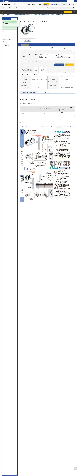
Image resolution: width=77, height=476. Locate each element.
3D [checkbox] (5, 35)
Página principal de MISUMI (7, 14)
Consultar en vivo (42, 71)
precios (72, 72)
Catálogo (28, 40)
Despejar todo (14, 18)
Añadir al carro (70, 64)
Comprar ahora (60, 64)
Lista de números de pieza (29, 92)
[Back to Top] (75, 468)
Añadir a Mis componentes (28, 61)
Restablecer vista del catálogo (25, 126)
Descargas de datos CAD (69, 48)
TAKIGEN (21, 18)
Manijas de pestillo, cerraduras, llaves (46, 14)
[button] (70, 1)
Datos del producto (58, 48)
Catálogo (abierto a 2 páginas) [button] (68, 126)
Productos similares (41, 61)
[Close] (75, 11)
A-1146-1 (6, 27)
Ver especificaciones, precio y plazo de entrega (10, 25)
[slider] (42, 126)
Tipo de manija (57, 14)
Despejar (34, 47)
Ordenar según (66, 108)
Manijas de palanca (65, 14)
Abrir (59, 126)
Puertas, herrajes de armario (32, 14)
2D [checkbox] (5, 33)
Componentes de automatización (20, 14)
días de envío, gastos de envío (66, 72)
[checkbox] (10, 27)
